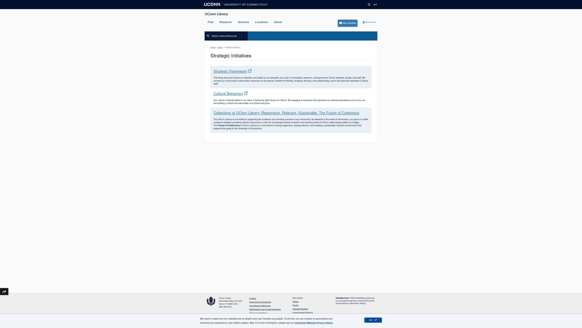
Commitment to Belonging (260, 305)
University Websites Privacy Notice (314, 322)
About (278, 22)
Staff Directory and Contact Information (265, 309)
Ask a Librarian (349, 23)
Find (210, 22)
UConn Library (216, 14)
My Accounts (371, 22)
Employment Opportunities (260, 302)
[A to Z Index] (375, 4)
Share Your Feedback (258, 313)
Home (213, 47)
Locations (261, 22)
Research (225, 22)
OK (371, 320)
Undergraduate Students (303, 312)
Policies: (252, 298)
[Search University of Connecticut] (369, 4)
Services (243, 22)
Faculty (295, 305)
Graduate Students (300, 309)
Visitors (296, 301)
